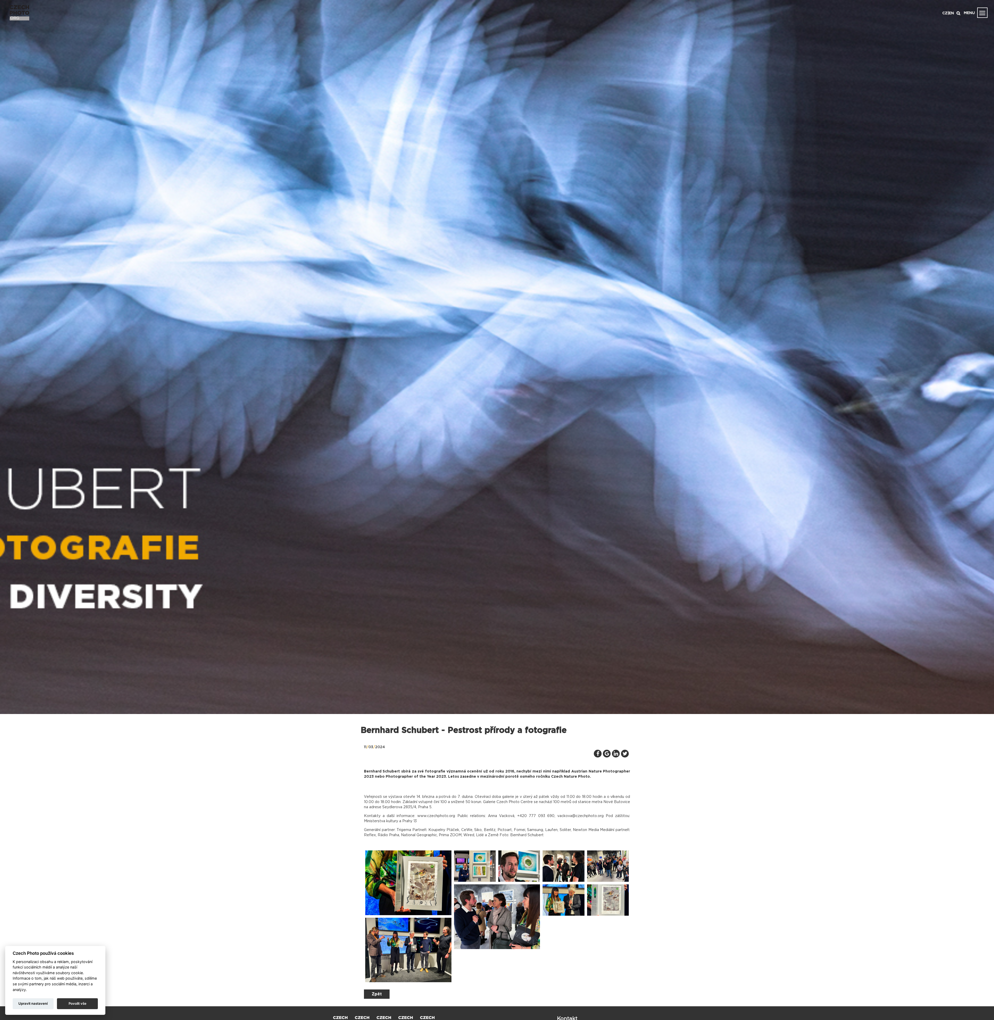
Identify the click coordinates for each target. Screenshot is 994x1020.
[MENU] (982, 13)
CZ (944, 13)
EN (951, 13)
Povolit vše (77, 1003)
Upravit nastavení (33, 1003)
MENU (969, 13)
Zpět (377, 994)
